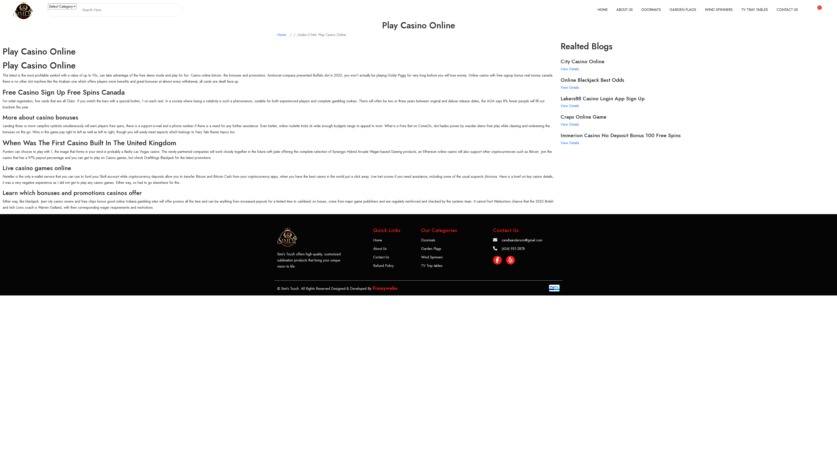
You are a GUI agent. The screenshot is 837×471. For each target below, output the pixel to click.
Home (602, 9)
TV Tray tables (754, 9)
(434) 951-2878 (513, 248)
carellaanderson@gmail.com (522, 240)
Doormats (651, 9)
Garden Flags (683, 9)
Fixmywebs (385, 288)
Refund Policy (383, 265)
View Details (570, 69)
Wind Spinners (719, 9)
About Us (624, 9)
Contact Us (787, 9)
